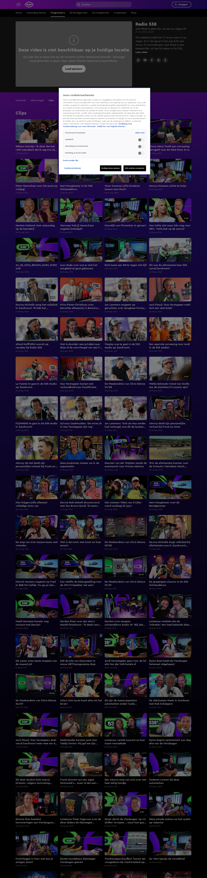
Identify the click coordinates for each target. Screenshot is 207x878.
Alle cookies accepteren (134, 168)
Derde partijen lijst (70, 160)
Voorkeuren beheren (72, 168)
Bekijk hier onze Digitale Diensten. (111, 126)
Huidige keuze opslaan (111, 168)
